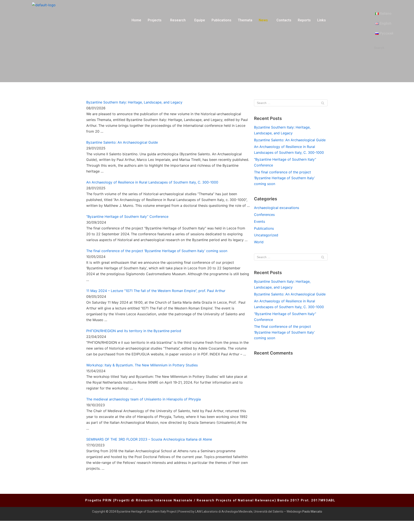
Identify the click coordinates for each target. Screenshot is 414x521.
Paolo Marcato (312, 511)
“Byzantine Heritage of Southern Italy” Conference (127, 216)
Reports (304, 20)
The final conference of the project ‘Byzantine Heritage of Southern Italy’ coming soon (156, 251)
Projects (155, 20)
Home (136, 20)
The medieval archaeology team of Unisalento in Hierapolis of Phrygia (143, 399)
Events (259, 221)
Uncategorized (266, 235)
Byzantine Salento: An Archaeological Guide (122, 142)
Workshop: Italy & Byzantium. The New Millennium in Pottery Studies (142, 365)
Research (178, 20)
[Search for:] (291, 102)
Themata (245, 20)
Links (321, 20)
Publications (221, 20)
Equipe (199, 20)
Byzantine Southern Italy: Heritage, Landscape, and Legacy (134, 102)
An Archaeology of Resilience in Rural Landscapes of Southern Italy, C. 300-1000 (152, 182)
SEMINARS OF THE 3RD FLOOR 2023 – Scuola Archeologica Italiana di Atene (149, 439)
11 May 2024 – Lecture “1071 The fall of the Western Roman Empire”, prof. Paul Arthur (155, 291)
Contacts (283, 20)
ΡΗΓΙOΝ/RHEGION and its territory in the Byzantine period (133, 331)
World (258, 242)
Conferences (264, 214)
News (263, 20)
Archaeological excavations (276, 208)
